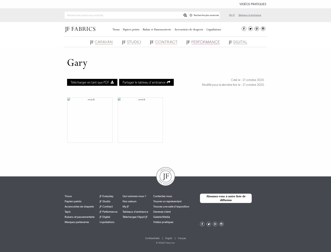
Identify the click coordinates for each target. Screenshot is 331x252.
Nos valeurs (130, 201)
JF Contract (106, 206)
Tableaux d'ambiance (249, 15)
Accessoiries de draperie (188, 29)
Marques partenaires (77, 222)
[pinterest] (256, 30)
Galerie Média (161, 217)
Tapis (68, 211)
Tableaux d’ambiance (135, 211)
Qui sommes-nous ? (134, 196)
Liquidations (214, 29)
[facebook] (244, 30)
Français (182, 238)
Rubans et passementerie (79, 217)
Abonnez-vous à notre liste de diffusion (225, 198)
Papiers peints (131, 29)
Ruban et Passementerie (157, 29)
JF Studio (105, 201)
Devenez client (162, 211)
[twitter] (250, 30)
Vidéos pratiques (252, 4)
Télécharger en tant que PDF (91, 82)
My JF (232, 15)
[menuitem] (116, 29)
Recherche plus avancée (206, 15)
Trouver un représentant (167, 201)
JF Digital (105, 217)
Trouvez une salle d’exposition (171, 206)
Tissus (116, 29)
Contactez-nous (162, 196)
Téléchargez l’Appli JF (135, 217)
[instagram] (263, 30)
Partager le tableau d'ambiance (145, 82)
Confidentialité (152, 238)
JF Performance (108, 211)
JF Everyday (106, 196)
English (168, 238)
